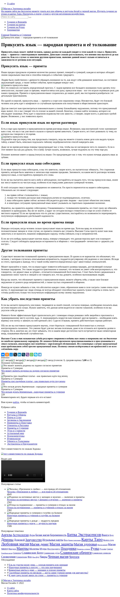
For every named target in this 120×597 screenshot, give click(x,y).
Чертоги (74, 556)
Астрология (21, 535)
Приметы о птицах (83, 549)
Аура (32, 535)
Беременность (58, 535)
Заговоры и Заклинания (19, 420)
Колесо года (108, 540)
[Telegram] (40, 354)
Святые (110, 549)
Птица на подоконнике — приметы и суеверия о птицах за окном (40, 507)
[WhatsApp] (31, 354)
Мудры (43, 548)
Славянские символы (101, 553)
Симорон (17, 553)
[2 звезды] (16, 360)
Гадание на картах (16, 24)
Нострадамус (53, 549)
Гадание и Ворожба (17, 22)
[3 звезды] (27, 360)
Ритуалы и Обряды (16, 415)
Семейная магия (6, 553)
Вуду (111, 535)
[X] (15, 354)
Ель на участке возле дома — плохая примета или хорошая (38, 565)
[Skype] (35, 354)
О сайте (11, 3)
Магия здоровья (85, 544)
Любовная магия (15, 544)
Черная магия (58, 556)
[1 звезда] (6, 360)
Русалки (103, 549)
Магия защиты (61, 544)
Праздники (68, 548)
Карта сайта (13, 590)
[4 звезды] (38, 360)
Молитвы (34, 548)
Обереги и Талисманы (18, 441)
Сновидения (8, 556)
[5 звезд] (48, 360)
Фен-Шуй (35, 557)
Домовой (19, 539)
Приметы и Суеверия (20, 35)
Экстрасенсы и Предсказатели (22, 444)
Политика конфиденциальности (23, 593)
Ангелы (6, 535)
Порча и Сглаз (14, 417)
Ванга (105, 535)
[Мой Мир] (11, 354)
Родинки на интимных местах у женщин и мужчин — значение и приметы (44, 499)
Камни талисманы (74, 540)
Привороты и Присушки (19, 422)
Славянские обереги (76, 552)
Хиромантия (13, 30)
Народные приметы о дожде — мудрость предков (31, 523)
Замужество (33, 540)
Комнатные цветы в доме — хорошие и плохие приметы (37, 570)
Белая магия (42, 535)
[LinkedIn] (19, 354)
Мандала (12, 549)
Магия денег (39, 544)
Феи (30, 556)
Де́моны (7, 540)
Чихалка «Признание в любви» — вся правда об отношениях (37, 491)
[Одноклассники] (7, 354)
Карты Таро (92, 539)
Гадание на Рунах (16, 27)
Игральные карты (52, 539)
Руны (95, 548)
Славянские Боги (32, 552)
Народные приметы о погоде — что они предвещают (35, 567)
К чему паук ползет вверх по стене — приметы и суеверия (38, 575)
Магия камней (102, 545)
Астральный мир (15, 433)
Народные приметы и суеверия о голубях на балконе (33, 515)
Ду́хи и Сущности (16, 430)
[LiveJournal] (23, 354)
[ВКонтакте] (3, 354)
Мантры (23, 548)
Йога (66, 540)
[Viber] (27, 354)
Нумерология (13, 438)
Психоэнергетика (15, 436)
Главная (5, 35)
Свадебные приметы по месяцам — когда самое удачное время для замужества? (48, 572)
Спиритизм (21, 557)
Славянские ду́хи (51, 553)
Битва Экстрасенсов (84, 534)
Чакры (43, 556)
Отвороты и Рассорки (18, 425)
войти (16, 402)
